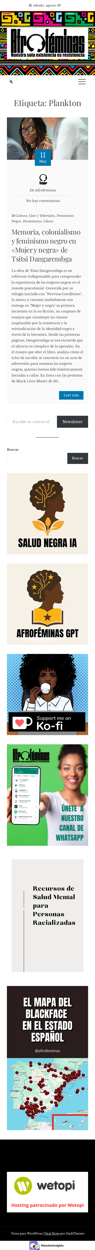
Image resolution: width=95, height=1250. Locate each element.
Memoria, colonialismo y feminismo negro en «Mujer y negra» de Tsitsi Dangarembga (46, 245)
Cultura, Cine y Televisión (35, 216)
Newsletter (72, 421)
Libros (48, 221)
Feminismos (32, 221)
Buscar (13, 450)
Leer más (71, 395)
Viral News (51, 1233)
